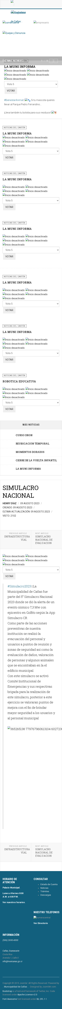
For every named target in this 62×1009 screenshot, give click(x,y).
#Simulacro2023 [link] (19, 586)
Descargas (45, 895)
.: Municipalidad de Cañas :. (16, 987)
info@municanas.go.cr (12, 961)
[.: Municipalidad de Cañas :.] (18, 4)
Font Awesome (10, 999)
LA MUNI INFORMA (19, 67)
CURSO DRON (24, 435)
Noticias (44, 888)
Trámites (44, 891)
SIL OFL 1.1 (42, 999)
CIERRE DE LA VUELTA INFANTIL (36, 460)
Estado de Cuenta (49, 884)
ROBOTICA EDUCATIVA (19, 381)
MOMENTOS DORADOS (30, 452)
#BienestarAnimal (13, 100)
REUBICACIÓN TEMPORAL (32, 443)
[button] (51, 61)
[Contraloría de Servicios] (14, 32)
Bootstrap (7, 991)
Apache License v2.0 (27, 994)
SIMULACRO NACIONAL (21, 491)
